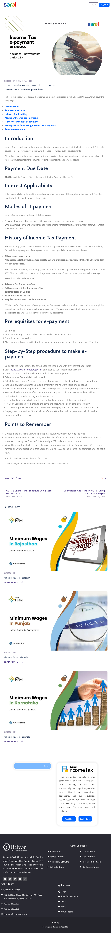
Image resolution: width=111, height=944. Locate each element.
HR (15, 572)
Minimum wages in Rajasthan (17, 577)
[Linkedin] (15, 879)
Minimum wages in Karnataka (17, 736)
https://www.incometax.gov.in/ (26, 369)
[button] (82, 891)
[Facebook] (5, 879)
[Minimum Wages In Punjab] (55, 620)
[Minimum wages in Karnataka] (55, 700)
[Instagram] (25, 879)
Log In (93, 4)
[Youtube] (20, 879)
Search (46, 766)
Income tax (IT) (23, 81)
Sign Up (104, 4)
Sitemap (55, 922)
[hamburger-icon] (73, 4)
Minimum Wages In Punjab (16, 657)
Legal (63, 891)
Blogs (8, 81)
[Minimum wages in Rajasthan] (55, 541)
